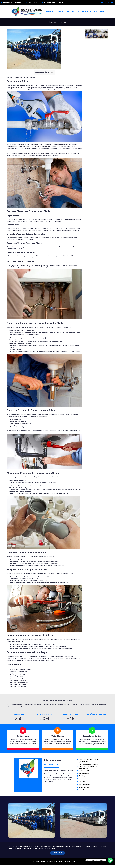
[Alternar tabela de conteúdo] (51, 72)
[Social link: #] (102, 2)
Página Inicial (49, 11)
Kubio (80, 861)
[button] (110, 860)
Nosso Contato (99, 11)
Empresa (60, 11)
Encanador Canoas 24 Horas (49, 146)
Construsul (33, 77)
